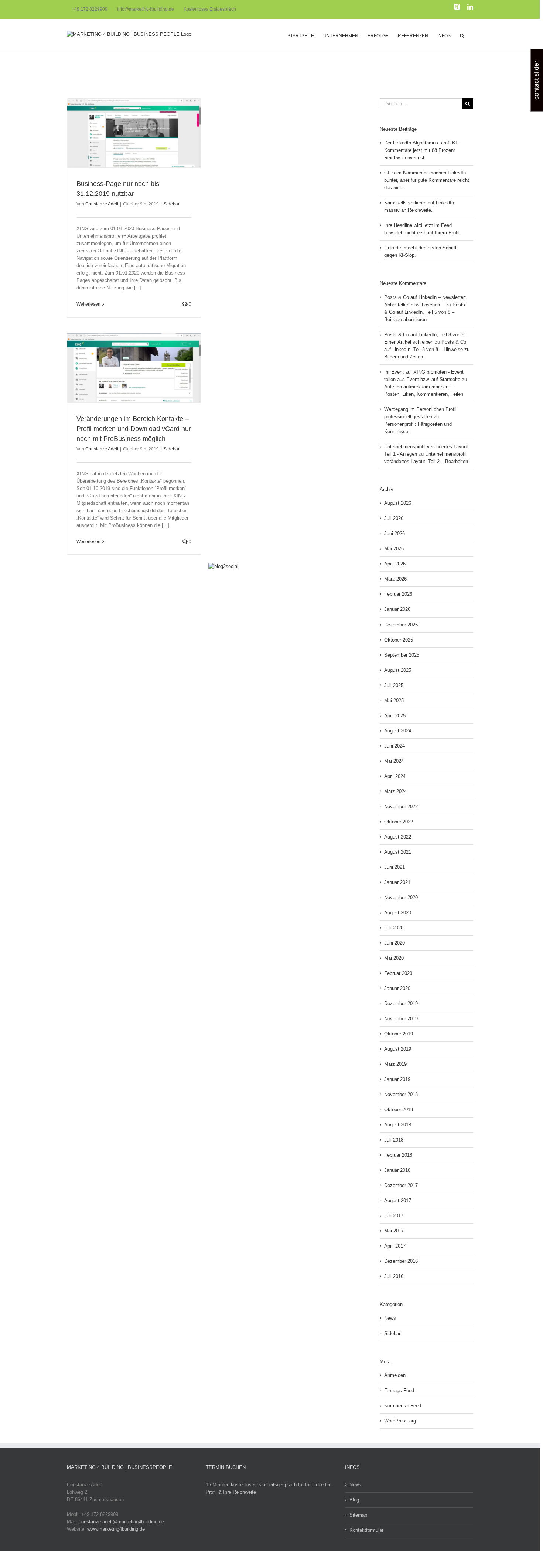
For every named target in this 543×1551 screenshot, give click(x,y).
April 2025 (395, 715)
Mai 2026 (394, 548)
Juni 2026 (394, 533)
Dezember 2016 (401, 1261)
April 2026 (395, 564)
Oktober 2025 (398, 640)
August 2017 (397, 1200)
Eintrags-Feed (399, 1390)
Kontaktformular (366, 1530)
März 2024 (395, 791)
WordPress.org (400, 1421)
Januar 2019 (397, 1079)
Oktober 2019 (398, 1034)
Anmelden (395, 1375)
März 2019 (395, 1064)
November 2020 (401, 897)
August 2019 (397, 1049)
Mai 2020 (394, 958)
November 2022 (401, 806)
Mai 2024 (394, 761)
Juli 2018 (393, 1140)
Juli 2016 (393, 1276)
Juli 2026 (393, 518)
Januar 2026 (397, 609)
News (390, 1318)
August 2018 (397, 1124)
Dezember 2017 (401, 1185)
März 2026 (395, 579)
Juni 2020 (394, 943)
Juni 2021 (394, 867)
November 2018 (401, 1094)
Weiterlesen (88, 304)
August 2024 (397, 731)
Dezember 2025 (401, 624)
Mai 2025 (394, 700)
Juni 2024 (394, 746)
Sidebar (172, 204)
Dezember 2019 (401, 1003)
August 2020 (397, 912)
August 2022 (397, 837)
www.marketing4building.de (116, 1529)
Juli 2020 (393, 928)
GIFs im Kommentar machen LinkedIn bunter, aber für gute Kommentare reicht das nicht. (426, 180)
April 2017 (395, 1246)
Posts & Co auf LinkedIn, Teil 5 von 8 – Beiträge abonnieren (424, 312)
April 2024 (395, 776)
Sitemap (358, 1515)
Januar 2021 (397, 882)
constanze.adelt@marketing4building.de (121, 1521)
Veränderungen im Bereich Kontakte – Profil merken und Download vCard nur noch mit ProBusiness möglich (133, 428)
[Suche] (462, 35)
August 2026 (397, 503)
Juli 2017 (393, 1215)
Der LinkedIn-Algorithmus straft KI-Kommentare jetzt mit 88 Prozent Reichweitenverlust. (421, 150)
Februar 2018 (398, 1155)
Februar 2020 (398, 973)
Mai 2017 (394, 1231)
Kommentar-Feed (402, 1405)
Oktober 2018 (398, 1109)
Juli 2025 (393, 685)
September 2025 (401, 655)
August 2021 (397, 852)
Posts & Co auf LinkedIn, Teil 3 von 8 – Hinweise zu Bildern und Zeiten (426, 349)
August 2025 (397, 670)
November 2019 (401, 1018)
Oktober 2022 (398, 821)
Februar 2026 (398, 594)
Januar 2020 (397, 988)
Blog (354, 1500)
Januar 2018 (397, 1170)
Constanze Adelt (101, 204)
